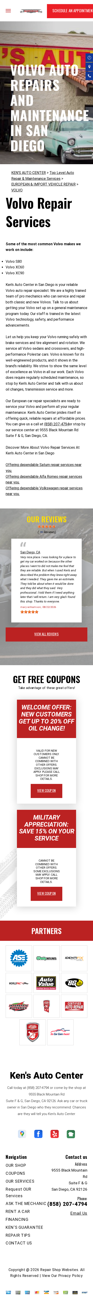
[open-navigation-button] (8, 10)
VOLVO (17, 190)
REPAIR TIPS (18, 1235)
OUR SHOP (16, 1165)
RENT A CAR (18, 1211)
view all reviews (46, 633)
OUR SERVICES (20, 1181)
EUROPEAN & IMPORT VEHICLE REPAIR (43, 184)
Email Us (78, 1213)
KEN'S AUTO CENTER (28, 173)
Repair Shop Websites (59, 1270)
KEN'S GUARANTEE (24, 1227)
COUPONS (15, 1173)
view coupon (46, 790)
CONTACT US (19, 1243)
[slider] (46, 526)
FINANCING (17, 1219)
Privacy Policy (70, 1276)
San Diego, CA (30, 552)
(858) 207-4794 (56, 424)
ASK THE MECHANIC (26, 1203)
